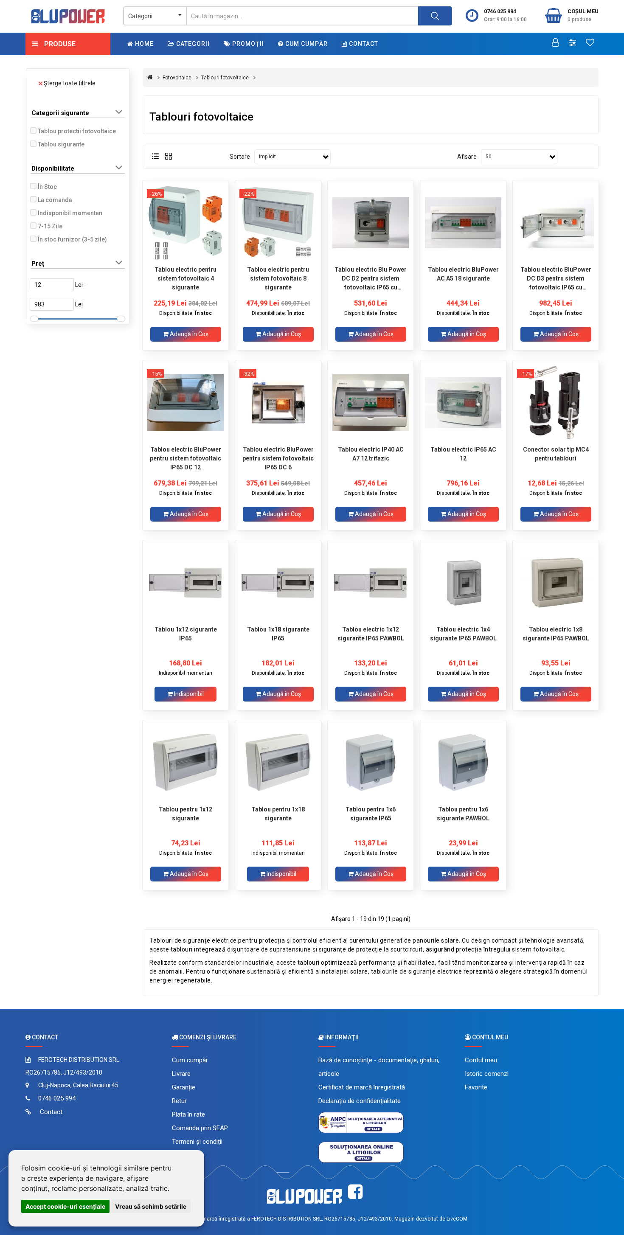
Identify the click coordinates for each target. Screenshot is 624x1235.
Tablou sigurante (61, 144)
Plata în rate (188, 1114)
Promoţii (247, 43)
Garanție (183, 1087)
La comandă (55, 199)
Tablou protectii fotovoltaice (77, 131)
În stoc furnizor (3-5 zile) (72, 239)
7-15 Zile (50, 226)
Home (143, 43)
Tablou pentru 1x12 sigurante (185, 814)
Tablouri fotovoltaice (225, 78)
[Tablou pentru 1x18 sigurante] (278, 762)
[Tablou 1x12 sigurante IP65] (185, 583)
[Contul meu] (555, 43)
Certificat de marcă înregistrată (361, 1087)
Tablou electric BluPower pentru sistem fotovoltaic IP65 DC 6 (278, 458)
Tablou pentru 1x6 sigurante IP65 (371, 814)
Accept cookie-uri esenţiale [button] (65, 1206)
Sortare (240, 156)
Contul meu (481, 1060)
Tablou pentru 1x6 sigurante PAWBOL (463, 814)
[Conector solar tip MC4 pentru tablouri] (555, 403)
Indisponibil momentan (70, 213)
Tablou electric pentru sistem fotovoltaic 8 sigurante (278, 278)
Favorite (476, 1087)
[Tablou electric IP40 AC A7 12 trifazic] (370, 403)
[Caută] (435, 15)
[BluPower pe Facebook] (355, 1192)
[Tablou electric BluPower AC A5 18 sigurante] (463, 223)
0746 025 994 (500, 11)
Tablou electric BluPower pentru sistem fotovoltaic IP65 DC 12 (185, 458)
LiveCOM (457, 1219)
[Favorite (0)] (590, 43)
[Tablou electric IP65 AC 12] (463, 403)
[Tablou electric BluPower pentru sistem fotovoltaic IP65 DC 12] (185, 403)
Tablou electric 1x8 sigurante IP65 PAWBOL (556, 634)
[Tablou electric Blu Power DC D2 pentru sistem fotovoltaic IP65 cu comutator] (370, 223)
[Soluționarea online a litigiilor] (361, 1152)
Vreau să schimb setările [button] (150, 1206)
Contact (362, 43)
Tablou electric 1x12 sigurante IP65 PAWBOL (370, 634)
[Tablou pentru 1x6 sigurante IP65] (370, 762)
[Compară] (572, 43)
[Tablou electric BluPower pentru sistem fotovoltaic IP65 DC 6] (278, 403)
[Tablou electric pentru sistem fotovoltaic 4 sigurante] (185, 223)
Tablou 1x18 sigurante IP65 (278, 634)
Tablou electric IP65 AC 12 (463, 454)
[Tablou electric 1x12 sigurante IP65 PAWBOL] (370, 583)
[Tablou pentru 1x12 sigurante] (185, 762)
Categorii (192, 43)
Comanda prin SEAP (200, 1128)
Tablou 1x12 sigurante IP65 (186, 634)
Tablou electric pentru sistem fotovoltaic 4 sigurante (185, 278)
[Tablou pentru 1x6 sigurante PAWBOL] (463, 762)
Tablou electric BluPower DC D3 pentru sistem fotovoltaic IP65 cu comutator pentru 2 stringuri (555, 278)
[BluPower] (67, 16)
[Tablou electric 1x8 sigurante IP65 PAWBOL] (555, 583)
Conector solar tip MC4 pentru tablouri (556, 454)
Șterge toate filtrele (70, 83)
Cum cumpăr (306, 43)
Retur (179, 1101)
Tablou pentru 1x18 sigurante (278, 814)
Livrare (181, 1074)
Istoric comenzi (487, 1074)
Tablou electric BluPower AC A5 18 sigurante (463, 274)
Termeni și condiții (197, 1141)
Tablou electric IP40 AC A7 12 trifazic (371, 454)
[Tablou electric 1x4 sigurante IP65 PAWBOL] (463, 583)
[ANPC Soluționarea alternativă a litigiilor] (361, 1122)
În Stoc (47, 186)
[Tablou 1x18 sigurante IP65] (278, 583)
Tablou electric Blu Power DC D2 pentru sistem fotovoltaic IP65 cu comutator (370, 278)
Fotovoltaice (177, 78)
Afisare (467, 156)
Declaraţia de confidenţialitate (359, 1101)
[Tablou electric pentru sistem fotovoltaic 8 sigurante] (278, 223)
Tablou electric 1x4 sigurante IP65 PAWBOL (463, 634)
